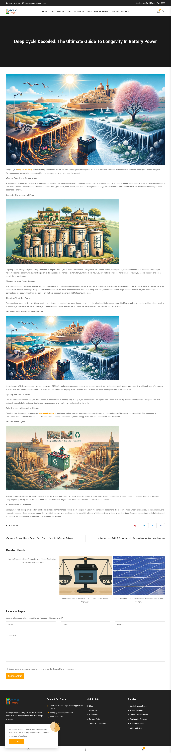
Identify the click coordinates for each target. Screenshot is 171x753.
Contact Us (94, 715)
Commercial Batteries (139, 715)
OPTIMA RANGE (101, 11)
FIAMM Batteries (137, 723)
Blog (91, 706)
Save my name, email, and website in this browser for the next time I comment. (41, 669)
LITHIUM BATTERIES (83, 11)
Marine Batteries (136, 710)
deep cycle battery (24, 170)
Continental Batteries (138, 719)
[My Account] (85, 749)
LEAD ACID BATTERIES (120, 11)
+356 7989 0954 (14, 3)
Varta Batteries (136, 728)
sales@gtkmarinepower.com (35, 3)
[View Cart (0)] (158, 12)
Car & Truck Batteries (138, 706)
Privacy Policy (95, 719)
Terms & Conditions (97, 723)
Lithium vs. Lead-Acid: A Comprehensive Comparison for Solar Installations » (131, 538)
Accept (16, 741)
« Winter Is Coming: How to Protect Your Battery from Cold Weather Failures (39, 538)
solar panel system (46, 413)
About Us (93, 710)
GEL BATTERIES (47, 11)
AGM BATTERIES (64, 11)
